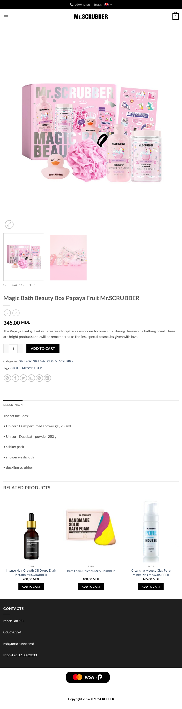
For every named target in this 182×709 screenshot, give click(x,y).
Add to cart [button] (31, 586)
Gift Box (15, 368)
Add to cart (43, 348)
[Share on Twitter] (23, 378)
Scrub (50, 687)
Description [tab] (13, 404)
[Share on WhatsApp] (7, 378)
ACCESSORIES (145, 687)
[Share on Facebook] (15, 378)
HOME (129, 687)
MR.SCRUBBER (32, 368)
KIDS (50, 361)
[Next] (170, 131)
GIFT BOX (10, 285)
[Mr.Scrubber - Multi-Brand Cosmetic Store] (91, 16)
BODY (39, 687)
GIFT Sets (28, 285)
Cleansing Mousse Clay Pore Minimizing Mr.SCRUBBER (150, 572)
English (98, 4)
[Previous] (12, 131)
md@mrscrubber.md (18, 643)
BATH (71, 687)
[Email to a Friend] (31, 378)
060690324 (12, 632)
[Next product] (7, 312)
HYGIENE (106, 687)
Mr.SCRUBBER (64, 361)
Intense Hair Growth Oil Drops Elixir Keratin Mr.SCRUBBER (31, 572)
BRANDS (16, 687)
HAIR (28, 687)
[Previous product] (15, 312)
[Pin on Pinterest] (39, 378)
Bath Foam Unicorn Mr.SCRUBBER (91, 571)
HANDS (83, 687)
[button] (6, 16)
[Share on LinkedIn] (47, 378)
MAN (94, 687)
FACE (61, 687)
